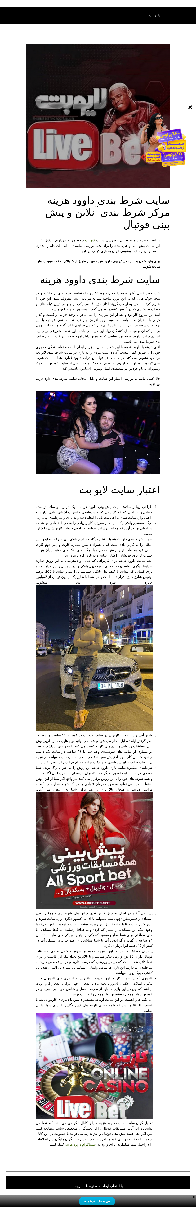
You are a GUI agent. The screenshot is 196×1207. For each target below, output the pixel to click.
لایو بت (90, 240)
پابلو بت (154, 15)
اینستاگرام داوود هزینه (81, 1144)
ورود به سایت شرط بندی (97, 1201)
